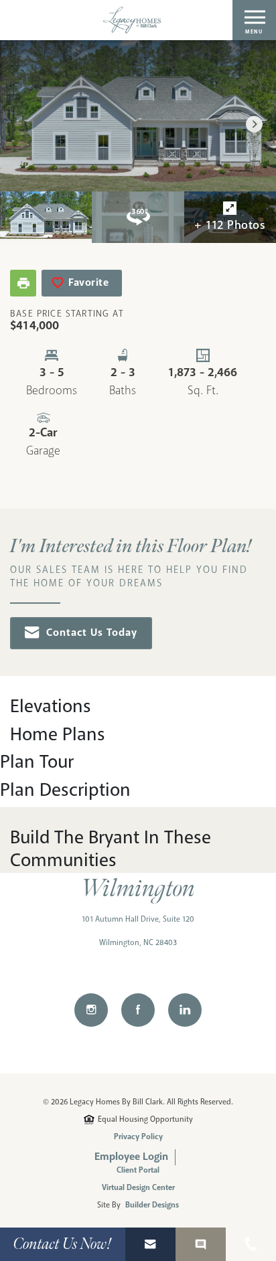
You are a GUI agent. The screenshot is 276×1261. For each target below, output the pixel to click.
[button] (254, 124)
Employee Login (131, 1157)
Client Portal (138, 1170)
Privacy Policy (138, 1137)
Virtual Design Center (138, 1188)
